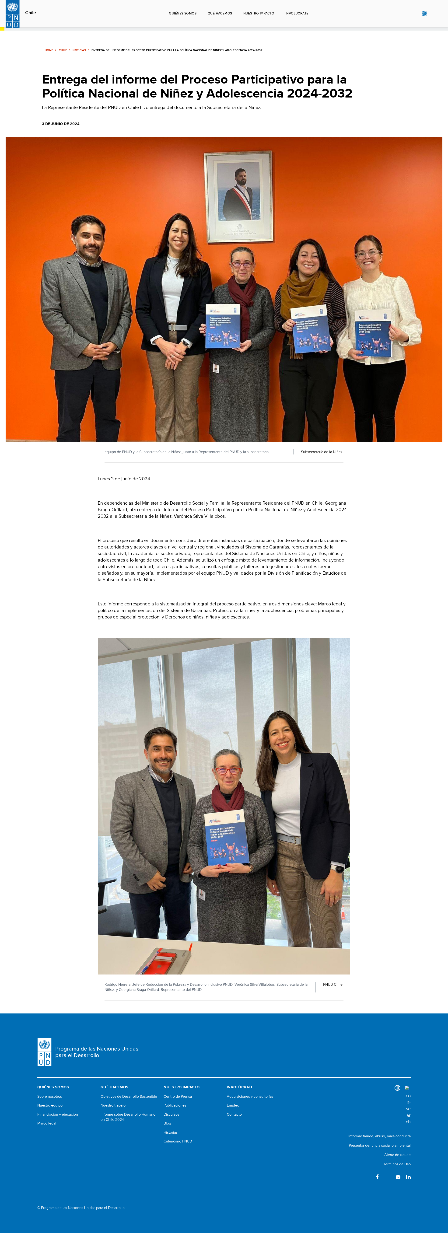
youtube (398, 1176)
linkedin (408, 1176)
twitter (387, 1176)
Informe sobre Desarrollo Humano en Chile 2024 (128, 1117)
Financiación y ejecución (57, 1114)
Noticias (79, 50)
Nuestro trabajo (113, 1105)
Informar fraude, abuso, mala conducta (379, 1136)
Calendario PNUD (178, 1141)
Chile (30, 13)
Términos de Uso (397, 1164)
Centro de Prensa (178, 1096)
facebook (377, 1176)
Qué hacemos (220, 13)
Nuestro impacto (258, 13)
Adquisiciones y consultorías (250, 1096)
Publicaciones (175, 1105)
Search (434, 13)
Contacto (234, 1114)
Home (49, 50)
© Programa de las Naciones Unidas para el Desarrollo (81, 1207)
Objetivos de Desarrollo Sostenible (129, 1096)
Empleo (233, 1105)
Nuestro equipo (50, 1105)
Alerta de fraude (397, 1154)
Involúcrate (297, 13)
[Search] (408, 1105)
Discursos (171, 1114)
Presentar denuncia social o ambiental (380, 1145)
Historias (171, 1132)
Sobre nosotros (49, 1096)
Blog (167, 1123)
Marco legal (46, 1123)
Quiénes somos (182, 13)
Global (424, 13)
